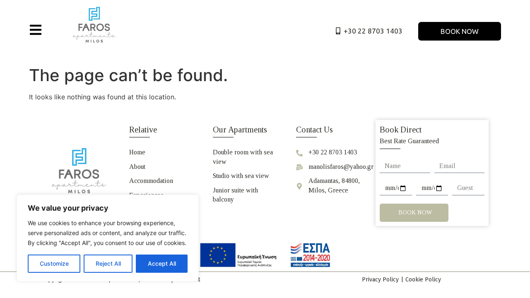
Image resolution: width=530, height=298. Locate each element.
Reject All (108, 263)
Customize (54, 263)
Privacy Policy (380, 279)
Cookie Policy (423, 279)
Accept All (162, 263)
